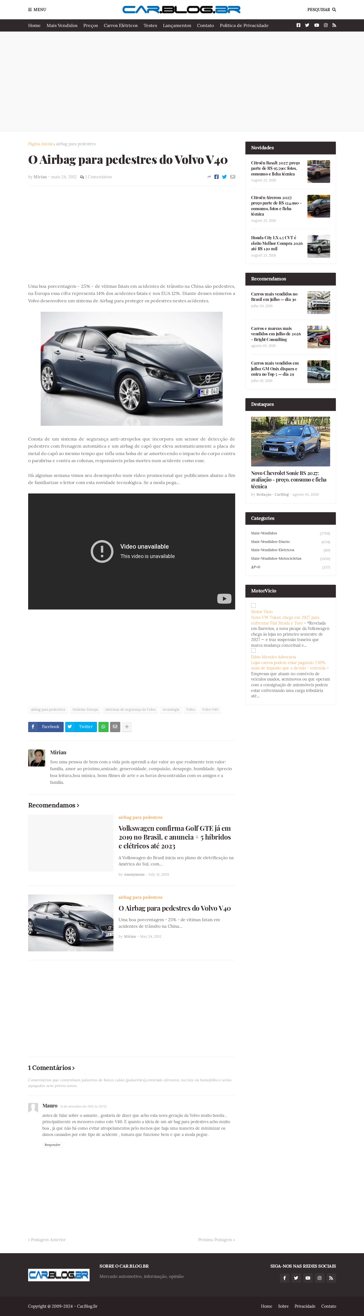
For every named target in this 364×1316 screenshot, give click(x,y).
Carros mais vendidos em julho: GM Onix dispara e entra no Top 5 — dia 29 (275, 368)
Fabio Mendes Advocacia (273, 657)
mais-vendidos (290, 533)
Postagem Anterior (48, 1239)
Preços (90, 25)
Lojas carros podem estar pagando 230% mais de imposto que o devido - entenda (288, 665)
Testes (150, 25)
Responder (53, 1145)
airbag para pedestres (76, 143)
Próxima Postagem (215, 1239)
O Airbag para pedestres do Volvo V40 (175, 908)
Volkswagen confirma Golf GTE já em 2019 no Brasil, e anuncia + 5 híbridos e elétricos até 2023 (175, 837)
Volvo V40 (210, 709)
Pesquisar (318, 9)
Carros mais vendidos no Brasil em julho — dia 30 (274, 296)
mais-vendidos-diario (290, 541)
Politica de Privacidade (244, 25)
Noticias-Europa (85, 709)
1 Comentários (98, 176)
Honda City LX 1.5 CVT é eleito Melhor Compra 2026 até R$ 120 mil (277, 243)
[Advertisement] (182, 81)
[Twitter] (224, 176)
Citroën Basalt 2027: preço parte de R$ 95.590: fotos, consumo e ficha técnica (275, 168)
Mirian (58, 752)
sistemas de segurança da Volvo (130, 709)
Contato (205, 25)
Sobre (283, 1306)
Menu (40, 9)
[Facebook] (216, 176)
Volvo (190, 709)
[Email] (232, 176)
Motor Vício (262, 611)
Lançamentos (177, 25)
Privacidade (305, 1306)
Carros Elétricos (121, 25)
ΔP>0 (290, 567)
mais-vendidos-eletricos (290, 550)
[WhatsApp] (103, 727)
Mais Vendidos (62, 25)
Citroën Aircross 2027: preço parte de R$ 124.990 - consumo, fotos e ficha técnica (276, 206)
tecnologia (171, 709)
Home (34, 25)
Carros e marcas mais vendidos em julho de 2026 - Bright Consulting (276, 334)
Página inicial (40, 143)
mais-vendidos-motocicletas (290, 558)
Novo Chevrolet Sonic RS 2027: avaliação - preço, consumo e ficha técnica (288, 480)
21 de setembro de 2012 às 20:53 (83, 1106)
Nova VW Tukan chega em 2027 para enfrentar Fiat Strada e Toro (285, 620)
